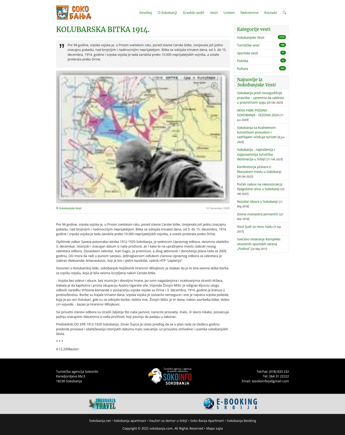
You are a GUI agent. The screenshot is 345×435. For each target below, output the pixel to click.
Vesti (214, 12)
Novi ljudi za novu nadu (255, 226)
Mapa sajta (214, 428)
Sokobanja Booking (241, 420)
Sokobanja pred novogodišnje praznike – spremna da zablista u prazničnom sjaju (260, 98)
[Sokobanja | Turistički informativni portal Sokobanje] (74, 12)
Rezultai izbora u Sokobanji (257, 201)
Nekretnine (249, 12)
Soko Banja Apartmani (207, 420)
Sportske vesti (247, 53)
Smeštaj (145, 12)
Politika (242, 61)
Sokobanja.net (100, 420)
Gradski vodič (193, 12)
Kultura (242, 68)
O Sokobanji (167, 12)
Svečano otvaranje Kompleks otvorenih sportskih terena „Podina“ (258, 244)
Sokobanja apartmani (130, 420)
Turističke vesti (248, 45)
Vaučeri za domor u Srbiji (168, 420)
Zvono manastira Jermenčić (257, 214)
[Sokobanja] (102, 403)
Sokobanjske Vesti (69, 208)
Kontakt (270, 12)
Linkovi (229, 12)
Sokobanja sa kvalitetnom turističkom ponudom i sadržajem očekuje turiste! (257, 132)
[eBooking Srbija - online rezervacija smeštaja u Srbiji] (230, 403)
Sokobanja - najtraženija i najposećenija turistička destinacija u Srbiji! (256, 154)
